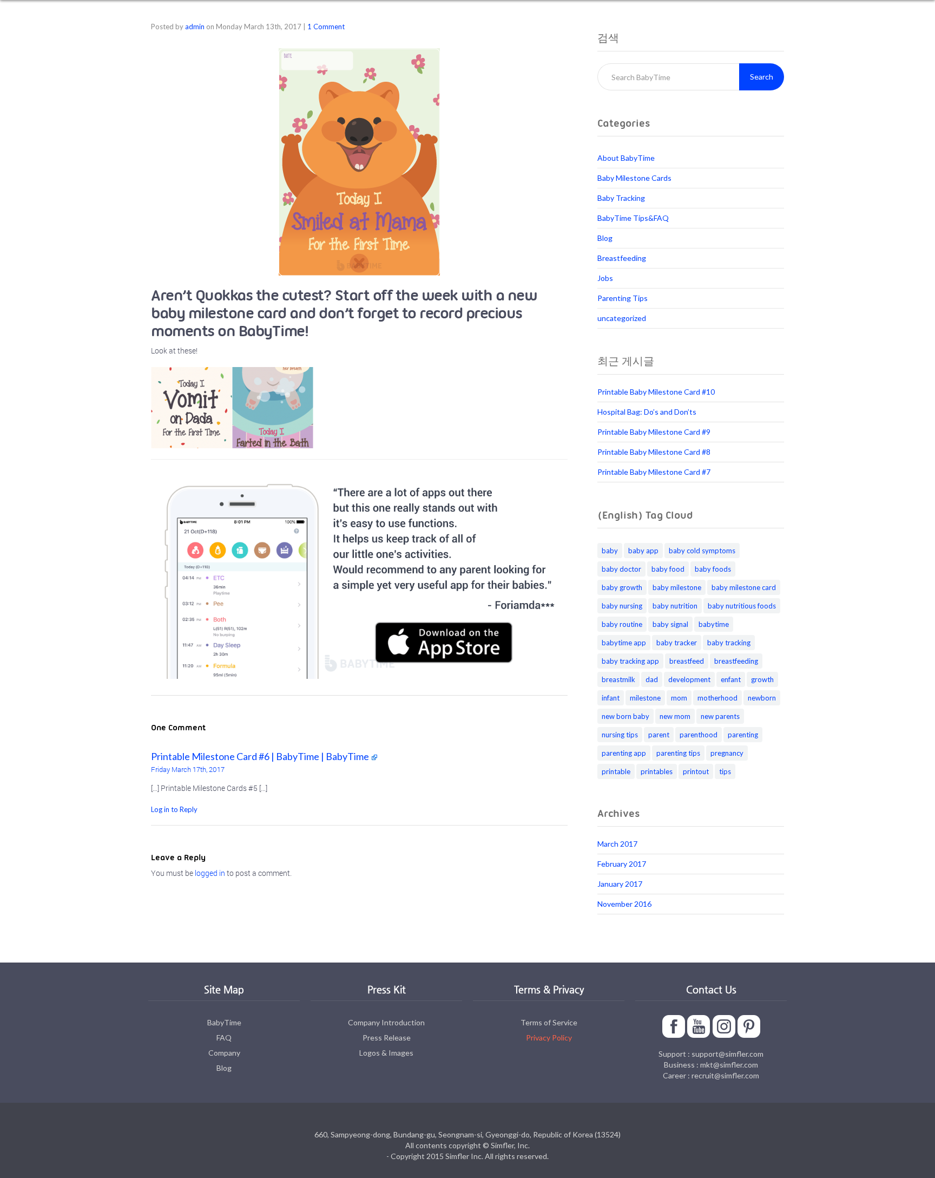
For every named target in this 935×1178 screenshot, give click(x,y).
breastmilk (618, 679)
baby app (643, 550)
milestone (645, 697)
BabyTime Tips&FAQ (633, 217)
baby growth (622, 587)
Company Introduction (386, 1022)
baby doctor (621, 569)
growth (762, 679)
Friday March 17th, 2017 (188, 769)
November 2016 (624, 903)
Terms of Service (549, 1022)
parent (658, 734)
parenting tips (678, 753)
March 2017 (617, 843)
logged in (210, 873)
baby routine (622, 624)
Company (224, 1052)
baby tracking (728, 642)
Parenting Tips (622, 298)
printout (696, 771)
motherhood (717, 697)
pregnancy (726, 753)
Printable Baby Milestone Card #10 (656, 391)
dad (652, 679)
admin (195, 26)
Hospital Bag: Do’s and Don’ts (646, 411)
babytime (714, 624)
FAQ (224, 1037)
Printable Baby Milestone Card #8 (653, 451)
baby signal (670, 624)
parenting (743, 734)
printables (657, 771)
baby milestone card (744, 587)
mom (679, 697)
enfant (731, 679)
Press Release (387, 1037)
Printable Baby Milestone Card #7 (653, 471)
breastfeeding (736, 661)
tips (725, 771)
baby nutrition (675, 605)
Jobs (605, 278)
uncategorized (621, 318)
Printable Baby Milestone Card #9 (653, 431)
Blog (605, 238)
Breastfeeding (621, 258)
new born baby (625, 716)
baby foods (713, 569)
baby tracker (676, 642)
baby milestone (677, 587)
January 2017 (619, 883)
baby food (667, 569)
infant (611, 697)
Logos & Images (386, 1052)
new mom (675, 716)
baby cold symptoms (702, 550)
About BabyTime (626, 157)
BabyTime (224, 1022)
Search (761, 76)
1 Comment (326, 26)
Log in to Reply (174, 809)
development (689, 679)
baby (610, 550)
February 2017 (621, 863)
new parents (720, 716)
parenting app (624, 753)
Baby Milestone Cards (634, 177)
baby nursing (622, 605)
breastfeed (686, 661)
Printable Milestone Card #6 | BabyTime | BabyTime (260, 756)
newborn (762, 697)
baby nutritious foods (742, 605)
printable (616, 771)
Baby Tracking (621, 197)
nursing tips (620, 734)
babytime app (624, 642)
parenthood (698, 734)
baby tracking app (630, 661)
